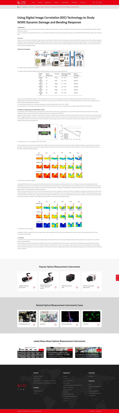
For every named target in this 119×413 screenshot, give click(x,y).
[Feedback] (117, 279)
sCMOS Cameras (37, 378)
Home (33, 2)
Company (56, 2)
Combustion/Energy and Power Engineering (72, 385)
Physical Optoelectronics (24, 324)
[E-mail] (117, 276)
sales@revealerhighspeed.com (95, 386)
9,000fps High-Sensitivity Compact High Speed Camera (46, 286)
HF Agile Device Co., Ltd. (28, 411)
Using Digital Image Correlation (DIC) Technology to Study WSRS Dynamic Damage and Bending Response (57, 7)
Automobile (65, 398)
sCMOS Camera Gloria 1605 (66, 286)
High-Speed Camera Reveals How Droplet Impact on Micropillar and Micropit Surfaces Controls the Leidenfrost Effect (30, 354)
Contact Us (82, 2)
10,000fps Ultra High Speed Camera (23, 286)
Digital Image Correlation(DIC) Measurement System (45, 380)
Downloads (74, 2)
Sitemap (92, 411)
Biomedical (42, 324)
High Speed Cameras (38, 376)
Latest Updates (65, 2)
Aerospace (65, 376)
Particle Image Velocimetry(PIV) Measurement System (45, 383)
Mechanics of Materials (68, 380)
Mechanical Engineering (68, 387)
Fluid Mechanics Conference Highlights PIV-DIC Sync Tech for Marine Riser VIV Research (87, 355)
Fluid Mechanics (66, 383)
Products (40, 2)
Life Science (85, 324)
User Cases (31, 7)
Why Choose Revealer (38, 391)
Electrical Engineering (66, 324)
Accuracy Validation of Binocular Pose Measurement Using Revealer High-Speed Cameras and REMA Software (58, 354)
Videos (35, 393)
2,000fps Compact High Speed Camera (88, 286)
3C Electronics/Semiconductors (69, 396)
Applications (48, 2)
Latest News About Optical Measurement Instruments (59, 341)
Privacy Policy (99, 411)
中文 (100, 2)
